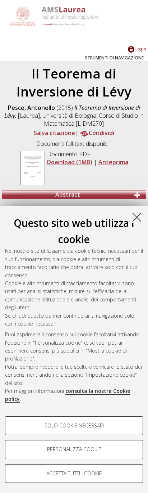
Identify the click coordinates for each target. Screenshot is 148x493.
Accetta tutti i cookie (74, 473)
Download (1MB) (69, 162)
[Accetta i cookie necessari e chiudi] (137, 217)
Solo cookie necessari (74, 425)
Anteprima (113, 162)
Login (140, 48)
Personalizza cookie (74, 449)
